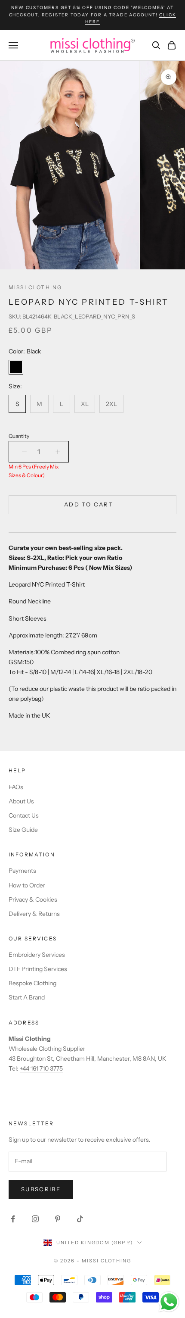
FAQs (16, 787)
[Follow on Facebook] (13, 1219)
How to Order (27, 885)
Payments (22, 871)
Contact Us (24, 815)
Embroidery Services (37, 955)
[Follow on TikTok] (80, 1219)
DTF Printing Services (38, 969)
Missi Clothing (35, 287)
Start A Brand (27, 997)
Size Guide (23, 830)
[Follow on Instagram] (35, 1219)
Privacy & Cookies (33, 899)
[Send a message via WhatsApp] (169, 1302)
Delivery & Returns (34, 914)
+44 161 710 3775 (41, 1068)
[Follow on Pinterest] (57, 1219)
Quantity (19, 436)
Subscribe (41, 1189)
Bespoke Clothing (32, 983)
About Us (21, 801)
